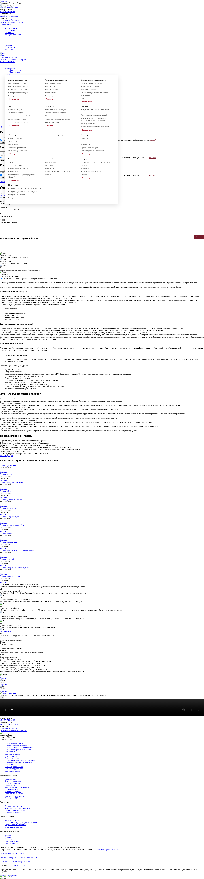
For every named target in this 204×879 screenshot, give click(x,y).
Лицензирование (11, 31)
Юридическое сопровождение (17, 787)
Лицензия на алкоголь (14, 827)
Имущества (13, 185)
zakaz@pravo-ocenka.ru (9, 16)
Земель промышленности (17, 119)
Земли (10, 106)
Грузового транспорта (16, 138)
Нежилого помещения (89, 89)
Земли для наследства (16, 113)
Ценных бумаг (51, 159)
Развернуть (14, 99)
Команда (8, 45)
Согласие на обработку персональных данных (18, 858)
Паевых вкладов (50, 162)
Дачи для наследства (52, 86)
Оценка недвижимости (14, 743)
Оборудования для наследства (55, 116)
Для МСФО (85, 138)
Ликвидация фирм (12, 785)
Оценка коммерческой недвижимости (20, 750)
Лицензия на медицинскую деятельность (21, 823)
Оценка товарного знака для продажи (15, 568)
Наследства (49, 106)
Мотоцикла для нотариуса (17, 151)
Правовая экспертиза (13, 806)
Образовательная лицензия (15, 825)
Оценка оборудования (14, 769)
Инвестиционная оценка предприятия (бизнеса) (21, 176)
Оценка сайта (5, 491)
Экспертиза (9, 33)
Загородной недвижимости (56, 80)
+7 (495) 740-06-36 (7, 12)
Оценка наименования (9, 508)
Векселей (48, 175)
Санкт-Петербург (12, 843)
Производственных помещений (92, 83)
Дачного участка (50, 93)
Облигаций (49, 165)
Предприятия (13, 171)
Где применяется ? (37, 279)
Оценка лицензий (7, 559)
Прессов (84, 165)
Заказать (3, 472)
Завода (10, 162)
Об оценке (7, 279)
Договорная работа (12, 790)
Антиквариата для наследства (55, 113)
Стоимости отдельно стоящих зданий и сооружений (95, 94)
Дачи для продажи (51, 89)
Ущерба (84, 106)
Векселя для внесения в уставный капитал (60, 171)
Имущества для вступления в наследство (22, 192)
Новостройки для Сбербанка (18, 86)
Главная (3, 182)
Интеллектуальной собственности (93, 151)
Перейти (3, 678)
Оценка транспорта (12, 758)
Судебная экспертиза (13, 812)
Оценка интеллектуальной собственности (17, 551)
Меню (2, 127)
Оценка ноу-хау (6, 474)
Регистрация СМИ (12, 820)
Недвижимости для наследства (55, 110)
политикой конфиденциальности (107, 850)
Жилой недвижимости (17, 80)
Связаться (4, 64)
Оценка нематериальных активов (18, 762)
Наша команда (15, 72)
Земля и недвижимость (14, 781)
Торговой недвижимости (90, 86)
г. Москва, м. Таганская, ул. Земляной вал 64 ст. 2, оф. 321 (13, 21)
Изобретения (85, 144)
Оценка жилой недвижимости (17, 745)
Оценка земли (10, 752)
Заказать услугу (6, 456)
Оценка (8, 74)
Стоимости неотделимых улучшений (94, 115)
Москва (8, 835)
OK (2, 697)
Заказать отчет (6, 631)
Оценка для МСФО (8, 466)
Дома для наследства (52, 122)
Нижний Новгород (12, 841)
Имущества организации (17, 198)
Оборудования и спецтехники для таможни (96, 162)
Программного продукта (89, 148)
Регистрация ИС (11, 798)
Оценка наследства (12, 754)
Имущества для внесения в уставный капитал (24, 188)
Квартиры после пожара (89, 124)
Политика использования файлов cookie (16, 862)
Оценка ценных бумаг (14, 767)
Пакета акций (49, 168)
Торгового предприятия (16, 165)
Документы (52, 279)
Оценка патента (6, 534)
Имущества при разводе (16, 195)
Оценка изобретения (8, 542)
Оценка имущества (12, 771)
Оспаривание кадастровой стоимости (60, 135)
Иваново (8, 839)
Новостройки (13, 96)
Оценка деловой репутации (11, 500)
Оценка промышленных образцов (13, 525)
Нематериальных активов (92, 135)
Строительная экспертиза (15, 810)
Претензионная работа (14, 794)
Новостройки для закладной (18, 93)
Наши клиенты (11, 47)
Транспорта (13, 135)
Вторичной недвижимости (17, 89)
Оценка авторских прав (9, 517)
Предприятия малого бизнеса (18, 168)
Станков (84, 175)
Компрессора (85, 168)
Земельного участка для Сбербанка (20, 116)
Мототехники (13, 144)
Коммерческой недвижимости (93, 80)
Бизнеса (11, 159)
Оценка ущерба (11, 756)
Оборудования (87, 159)
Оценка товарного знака (10, 576)
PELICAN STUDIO (20, 866)
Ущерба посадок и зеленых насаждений (95, 127)
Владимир (9, 837)
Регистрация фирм (12, 783)
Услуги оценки (11, 28)
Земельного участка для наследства (57, 119)
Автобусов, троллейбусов (17, 148)
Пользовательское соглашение (12, 854)
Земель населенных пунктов (18, 122)
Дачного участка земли (53, 83)
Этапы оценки (21, 279)
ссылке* (152, 140)
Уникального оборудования (91, 171)
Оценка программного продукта (13, 483)
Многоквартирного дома (17, 83)
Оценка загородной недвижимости (19, 747)
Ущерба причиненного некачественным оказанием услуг (95, 111)
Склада (83, 98)
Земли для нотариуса (15, 110)
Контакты (9, 49)
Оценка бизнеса (11, 764)
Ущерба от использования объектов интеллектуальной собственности (93, 119)
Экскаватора (12, 141)
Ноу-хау (84, 141)
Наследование (10, 779)
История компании (12, 43)
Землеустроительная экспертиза (17, 808)
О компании (10, 68)
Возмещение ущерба (13, 792)
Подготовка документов (14, 796)
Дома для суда (50, 96)
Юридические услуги (13, 35)
